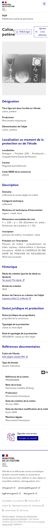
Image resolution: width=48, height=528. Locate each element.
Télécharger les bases (20, 505)
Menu (44, 3)
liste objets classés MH (13, 356)
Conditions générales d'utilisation (15, 519)
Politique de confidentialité (26, 516)
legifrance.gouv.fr (10, 493)
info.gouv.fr (7, 487)
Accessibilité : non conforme (13, 501)
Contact (31, 501)
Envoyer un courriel (28, 438)
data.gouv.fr (29, 493)
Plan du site (24, 510)
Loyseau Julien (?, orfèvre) (15, 298)
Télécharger (24, 31)
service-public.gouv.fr (28, 487)
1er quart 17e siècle (11, 280)
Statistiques (36, 505)
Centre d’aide (10, 510)
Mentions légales (8, 516)
